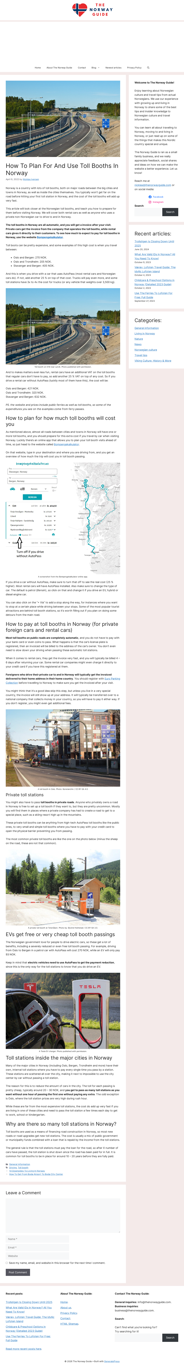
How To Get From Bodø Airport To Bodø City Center (36, 1174)
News (138, 344)
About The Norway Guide (59, 67)
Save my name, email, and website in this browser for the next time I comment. (57, 1262)
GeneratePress (112, 1361)
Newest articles (113, 67)
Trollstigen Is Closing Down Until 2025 (29, 1302)
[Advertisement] (92, 42)
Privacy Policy (134, 67)
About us (65, 1307)
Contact (82, 67)
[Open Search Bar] (148, 67)
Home (38, 67)
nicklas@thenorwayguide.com (153, 185)
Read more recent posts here (23, 1348)
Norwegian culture (146, 349)
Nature (139, 338)
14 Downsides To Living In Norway (27, 1171)
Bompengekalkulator (50, 237)
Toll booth (23, 1167)
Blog (94, 67)
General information (19, 1164)
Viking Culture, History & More (153, 360)
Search (170, 211)
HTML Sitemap (69, 1323)
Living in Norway (145, 333)
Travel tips (141, 355)
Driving (13, 1167)
